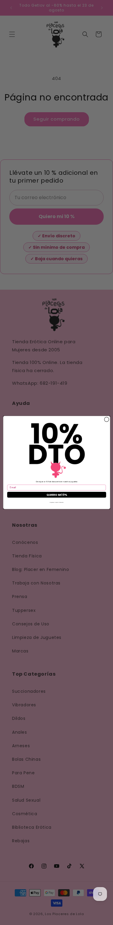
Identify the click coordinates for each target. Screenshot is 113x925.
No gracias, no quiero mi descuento (57, 502)
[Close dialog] (106, 419)
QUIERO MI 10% (56, 495)
